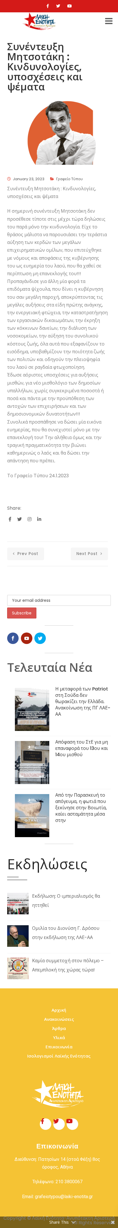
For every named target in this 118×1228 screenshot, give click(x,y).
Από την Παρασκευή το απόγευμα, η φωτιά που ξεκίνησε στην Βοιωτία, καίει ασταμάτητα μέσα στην (81, 808)
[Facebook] (47, 6)
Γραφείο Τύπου (69, 179)
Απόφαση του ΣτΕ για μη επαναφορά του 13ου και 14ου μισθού (81, 748)
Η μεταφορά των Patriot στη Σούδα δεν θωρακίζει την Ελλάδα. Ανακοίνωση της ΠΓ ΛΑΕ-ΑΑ (82, 701)
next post (87, 553)
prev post (27, 553)
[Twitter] (58, 6)
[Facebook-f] (45, 1124)
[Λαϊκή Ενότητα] (39, 21)
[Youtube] (69, 6)
